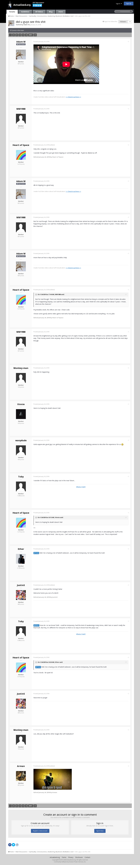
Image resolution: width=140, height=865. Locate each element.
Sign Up (128, 3)
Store (61, 12)
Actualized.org (55, 857)
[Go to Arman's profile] (21, 776)
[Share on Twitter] (13, 844)
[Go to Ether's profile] (21, 559)
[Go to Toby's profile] (21, 486)
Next (30, 35)
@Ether (36, 625)
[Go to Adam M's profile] (11, 23)
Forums (12, 12)
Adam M (27, 25)
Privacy (70, 857)
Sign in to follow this (110, 21)
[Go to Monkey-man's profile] (21, 378)
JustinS (21, 585)
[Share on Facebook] (9, 844)
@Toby (36, 553)
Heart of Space (21, 145)
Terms (64, 857)
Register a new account (40, 831)
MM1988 (20, 108)
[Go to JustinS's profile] (21, 595)
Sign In (118, 4)
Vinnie (21, 404)
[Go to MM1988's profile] (21, 119)
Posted (41, 42)
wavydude (21, 440)
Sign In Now (99, 831)
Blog (50, 12)
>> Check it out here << (73, 97)
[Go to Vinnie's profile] (21, 414)
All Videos (39, 12)
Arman (21, 766)
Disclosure (79, 857)
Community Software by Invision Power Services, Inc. (70, 862)
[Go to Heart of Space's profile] (21, 155)
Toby (21, 476)
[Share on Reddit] (17, 844)
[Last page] (35, 34)
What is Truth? (81, 487)
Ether (21, 548)
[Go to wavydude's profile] (21, 450)
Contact (87, 857)
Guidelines (25, 12)
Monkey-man (20, 368)
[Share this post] (128, 42)
